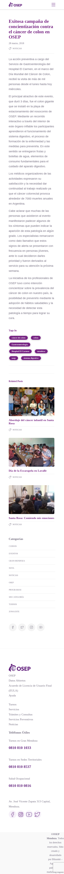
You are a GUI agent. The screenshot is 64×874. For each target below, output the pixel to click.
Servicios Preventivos (21, 719)
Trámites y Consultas (20, 714)
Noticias (17, 48)
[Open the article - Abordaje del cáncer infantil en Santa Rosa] (20, 401)
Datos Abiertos (17, 680)
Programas (15, 590)
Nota (11, 568)
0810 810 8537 (20, 767)
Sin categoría (16, 597)
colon (35, 338)
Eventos (13, 553)
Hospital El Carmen (20, 351)
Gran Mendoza (17, 561)
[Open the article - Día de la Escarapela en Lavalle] (20, 452)
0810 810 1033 (20, 748)
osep (14, 358)
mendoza (41, 351)
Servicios (14, 709)
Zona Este (14, 611)
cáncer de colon (18, 338)
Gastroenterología (20, 344)
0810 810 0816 (20, 786)
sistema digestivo (31, 358)
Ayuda (12, 695)
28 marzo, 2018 (16, 43)
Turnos (13, 604)
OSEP (11, 582)
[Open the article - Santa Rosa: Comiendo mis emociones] (20, 499)
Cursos (13, 546)
